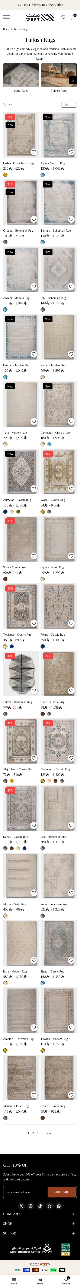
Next (49, 1133)
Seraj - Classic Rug (14, 567)
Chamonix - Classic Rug (55, 769)
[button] (34, 152)
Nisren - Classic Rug (53, 1106)
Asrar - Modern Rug (53, 163)
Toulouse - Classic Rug (17, 634)
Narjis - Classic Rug (52, 702)
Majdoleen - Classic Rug (18, 769)
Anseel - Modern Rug (16, 298)
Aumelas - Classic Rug (17, 500)
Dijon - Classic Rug (52, 567)
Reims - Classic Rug (53, 634)
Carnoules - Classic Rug (55, 432)
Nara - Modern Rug (15, 971)
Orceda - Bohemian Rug (18, 230)
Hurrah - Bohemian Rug (17, 702)
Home (6, 29)
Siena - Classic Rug (52, 971)
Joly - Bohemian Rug (53, 298)
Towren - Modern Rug (54, 1039)
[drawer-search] (63, 17)
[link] (21, 75)
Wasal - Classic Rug (53, 500)
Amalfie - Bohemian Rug (18, 1039)
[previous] (7, 80)
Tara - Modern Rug (15, 432)
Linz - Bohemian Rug (53, 836)
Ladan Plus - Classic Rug (18, 163)
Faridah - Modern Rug (16, 365)
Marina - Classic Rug (16, 1106)
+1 (68, 780)
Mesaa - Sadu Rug (14, 904)
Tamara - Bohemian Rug (56, 230)
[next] (73, 80)
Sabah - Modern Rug (53, 365)
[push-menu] (6, 17)
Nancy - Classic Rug (15, 836)
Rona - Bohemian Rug (54, 904)
